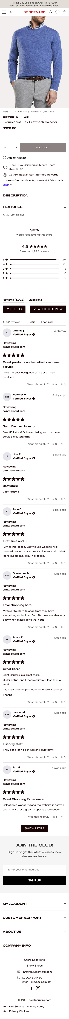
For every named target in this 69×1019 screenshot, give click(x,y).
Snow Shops (35, 965)
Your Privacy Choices (16, 1011)
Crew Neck (48, 112)
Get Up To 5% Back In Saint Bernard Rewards (34, 5)
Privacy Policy (35, 1006)
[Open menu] (3, 12)
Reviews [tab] (13, 300)
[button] (34, 260)
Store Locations (34, 959)
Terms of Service (13, 1006)
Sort (33, 322)
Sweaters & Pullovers (28, 112)
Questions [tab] (35, 300)
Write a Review (51, 310)
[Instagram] (38, 988)
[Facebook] (31, 988)
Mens (5, 112)
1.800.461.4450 (32, 977)
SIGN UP (34, 880)
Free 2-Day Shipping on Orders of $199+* (34, 2)
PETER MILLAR (16, 117)
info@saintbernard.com (37, 971)
